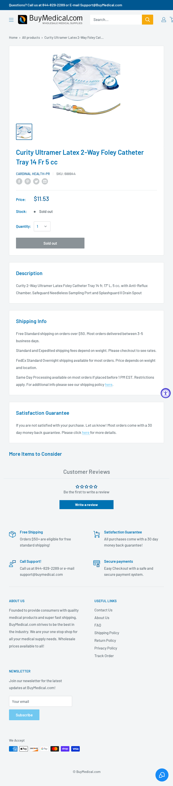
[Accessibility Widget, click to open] (166, 393)
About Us (101, 617)
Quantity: (23, 226)
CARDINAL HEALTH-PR (33, 174)
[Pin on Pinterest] (28, 181)
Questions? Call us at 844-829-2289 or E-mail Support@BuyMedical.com (65, 5)
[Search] (147, 20)
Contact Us (103, 610)
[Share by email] (45, 181)
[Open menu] (11, 20)
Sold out (50, 243)
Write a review (86, 504)
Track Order (104, 655)
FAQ (97, 625)
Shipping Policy (106, 632)
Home (13, 37)
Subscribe (24, 715)
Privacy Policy (105, 648)
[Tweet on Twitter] (36, 181)
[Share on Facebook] (19, 181)
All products (31, 37)
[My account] (164, 19)
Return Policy (105, 640)
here (108, 384)
